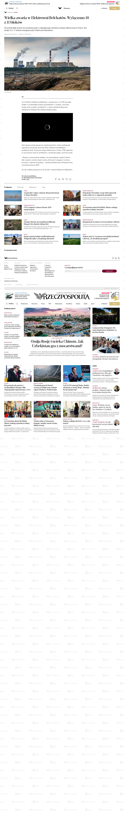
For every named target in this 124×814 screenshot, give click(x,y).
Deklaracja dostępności (21, 272)
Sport (92, 303)
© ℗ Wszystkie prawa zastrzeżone (32, 177)
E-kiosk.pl (47, 265)
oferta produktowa (32, 284)
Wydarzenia (24, 303)
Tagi (43, 187)
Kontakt (6, 267)
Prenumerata (34, 269)
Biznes (16, 12)
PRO (50, 303)
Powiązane (8, 187)
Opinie (95, 366)
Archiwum (33, 271)
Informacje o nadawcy (21, 271)
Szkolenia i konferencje (11, 281)
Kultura (78, 303)
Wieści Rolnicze (49, 274)
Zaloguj (114, 8)
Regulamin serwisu (20, 269)
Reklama (32, 265)
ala (23, 96)
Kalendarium (19, 284)
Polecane (20, 187)
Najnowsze (33, 187)
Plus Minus (69, 303)
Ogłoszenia (33, 267)
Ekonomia (67, 8)
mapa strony (7, 284)
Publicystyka (58, 303)
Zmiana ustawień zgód (21, 267)
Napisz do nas (8, 269)
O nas (6, 265)
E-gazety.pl (48, 267)
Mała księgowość (50, 271)
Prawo (43, 303)
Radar (85, 303)
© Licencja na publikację (29, 176)
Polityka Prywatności (20, 265)
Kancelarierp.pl (49, 272)
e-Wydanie (104, 8)
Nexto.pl (47, 269)
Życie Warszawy (49, 276)
